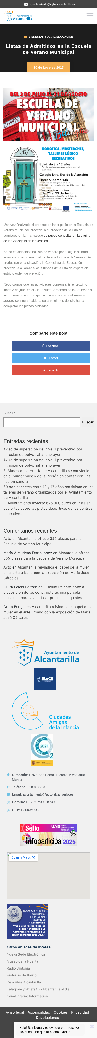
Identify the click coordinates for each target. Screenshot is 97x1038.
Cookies (61, 1012)
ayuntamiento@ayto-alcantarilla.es (52, 4)
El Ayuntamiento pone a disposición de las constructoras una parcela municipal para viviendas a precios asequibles (43, 592)
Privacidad (80, 1012)
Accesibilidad (39, 1012)
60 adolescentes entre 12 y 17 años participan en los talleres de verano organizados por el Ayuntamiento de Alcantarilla (48, 492)
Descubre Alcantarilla (24, 982)
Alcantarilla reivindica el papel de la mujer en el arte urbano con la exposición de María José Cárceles (46, 572)
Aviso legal (15, 1012)
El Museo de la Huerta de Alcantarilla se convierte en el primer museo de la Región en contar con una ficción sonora (46, 476)
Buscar (9, 413)
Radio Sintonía (18, 968)
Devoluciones (47, 1017)
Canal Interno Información (27, 996)
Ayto (7, 538)
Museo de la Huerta (22, 961)
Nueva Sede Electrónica (26, 954)
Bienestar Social (42, 36)
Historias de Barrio (22, 975)
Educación (64, 36)
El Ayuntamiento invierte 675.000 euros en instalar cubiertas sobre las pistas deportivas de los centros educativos (47, 508)
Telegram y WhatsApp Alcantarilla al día (38, 989)
